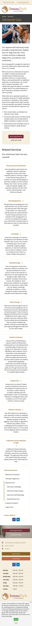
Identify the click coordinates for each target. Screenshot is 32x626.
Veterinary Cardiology (14, 487)
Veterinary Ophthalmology (15, 495)
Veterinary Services (10, 470)
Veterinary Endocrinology (15, 491)
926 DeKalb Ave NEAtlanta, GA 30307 (15, 542)
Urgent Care (9, 507)
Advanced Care (10, 483)
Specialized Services (13, 499)
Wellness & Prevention (12, 475)
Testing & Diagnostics (12, 479)
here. (10, 616)
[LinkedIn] (18, 519)
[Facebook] (14, 519)
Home (4, 16)
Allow (16, 619)
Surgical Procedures (11, 503)
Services (10, 16)
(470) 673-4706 (16, 140)
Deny (16, 623)
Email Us (7, 549)
